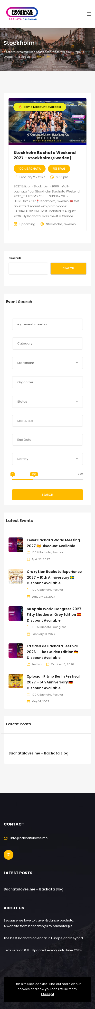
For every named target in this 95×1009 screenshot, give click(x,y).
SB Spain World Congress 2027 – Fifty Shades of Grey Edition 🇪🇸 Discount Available (56, 615)
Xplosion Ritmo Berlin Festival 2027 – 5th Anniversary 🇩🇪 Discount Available (53, 682)
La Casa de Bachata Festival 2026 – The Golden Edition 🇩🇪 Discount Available (52, 652)
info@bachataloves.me (29, 838)
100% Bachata (30, 169)
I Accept (47, 994)
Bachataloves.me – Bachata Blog (38, 753)
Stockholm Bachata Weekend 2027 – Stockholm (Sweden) (45, 155)
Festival (59, 169)
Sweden (70, 224)
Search (15, 258)
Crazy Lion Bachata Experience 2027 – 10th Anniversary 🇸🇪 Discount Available (54, 577)
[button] (47, 343)
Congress (59, 627)
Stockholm (54, 224)
